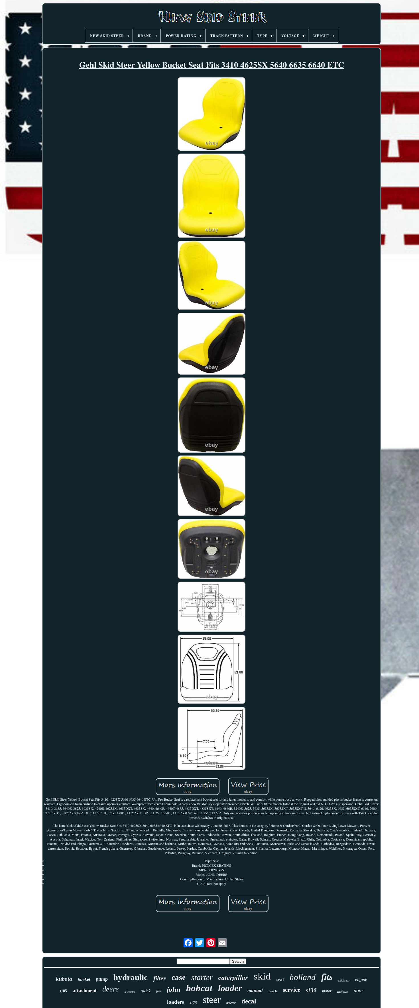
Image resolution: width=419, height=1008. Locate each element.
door (358, 990)
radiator (342, 991)
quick (145, 990)
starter (202, 977)
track (273, 991)
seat (280, 979)
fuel (158, 991)
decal (248, 1001)
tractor (231, 1003)
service (291, 989)
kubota (64, 979)
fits (327, 977)
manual (255, 990)
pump (102, 979)
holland (303, 977)
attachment (85, 990)
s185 (63, 991)
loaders (175, 1002)
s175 (193, 1003)
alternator (130, 991)
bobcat (199, 988)
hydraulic (130, 977)
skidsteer (343, 980)
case (179, 977)
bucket (84, 979)
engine (361, 979)
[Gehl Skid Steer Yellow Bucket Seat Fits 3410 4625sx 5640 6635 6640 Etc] (211, 114)
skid (262, 976)
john (173, 989)
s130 (311, 990)
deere (110, 989)
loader (230, 988)
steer (212, 999)
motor (326, 991)
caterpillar (233, 977)
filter (159, 978)
